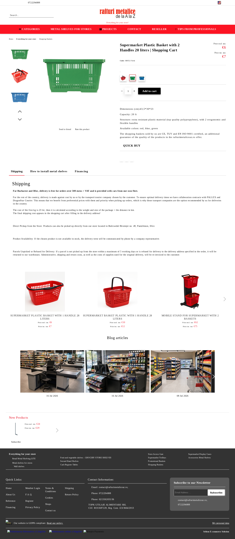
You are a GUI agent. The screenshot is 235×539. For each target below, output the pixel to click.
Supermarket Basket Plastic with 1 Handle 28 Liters (117, 317)
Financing (81, 171)
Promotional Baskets (156, 461)
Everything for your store (26, 39)
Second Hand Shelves (69, 461)
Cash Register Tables (69, 465)
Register (29, 501)
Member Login (32, 488)
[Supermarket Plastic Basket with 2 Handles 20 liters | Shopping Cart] (74, 108)
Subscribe (16, 442)
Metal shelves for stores (22, 463)
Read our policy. (55, 523)
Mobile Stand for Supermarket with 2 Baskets (190, 317)
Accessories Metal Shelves (199, 458)
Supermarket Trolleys (157, 458)
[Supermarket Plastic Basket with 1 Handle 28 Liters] (45, 291)
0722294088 (34, 2)
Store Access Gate (155, 454)
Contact (134, 29)
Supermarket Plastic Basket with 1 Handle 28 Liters (44, 317)
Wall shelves (19, 466)
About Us (10, 494)
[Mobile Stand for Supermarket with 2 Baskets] (190, 291)
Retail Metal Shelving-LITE (23, 459)
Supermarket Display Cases (200, 454)
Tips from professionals (197, 29)
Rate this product (82, 129)
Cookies (49, 498)
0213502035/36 (106, 499)
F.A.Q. (28, 494)
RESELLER (159, 29)
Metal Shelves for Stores (71, 29)
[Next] (224, 299)
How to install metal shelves (48, 171)
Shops (48, 504)
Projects (109, 29)
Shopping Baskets (45, 39)
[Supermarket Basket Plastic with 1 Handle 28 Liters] (117, 291)
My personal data (220, 523)
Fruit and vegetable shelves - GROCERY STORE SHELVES (85, 458)
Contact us (50, 510)
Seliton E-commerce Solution (216, 532)
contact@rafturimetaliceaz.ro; (113, 487)
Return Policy (71, 494)
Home (11, 39)
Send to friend (65, 129)
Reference (11, 501)
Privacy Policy (32, 507)
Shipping (17, 171)
